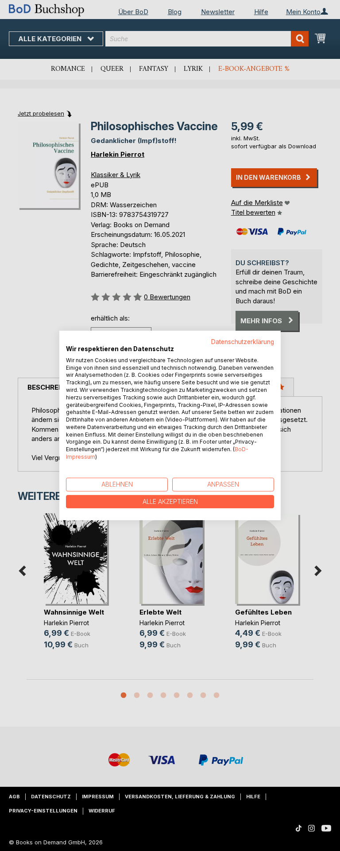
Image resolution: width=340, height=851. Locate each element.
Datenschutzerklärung (242, 341)
